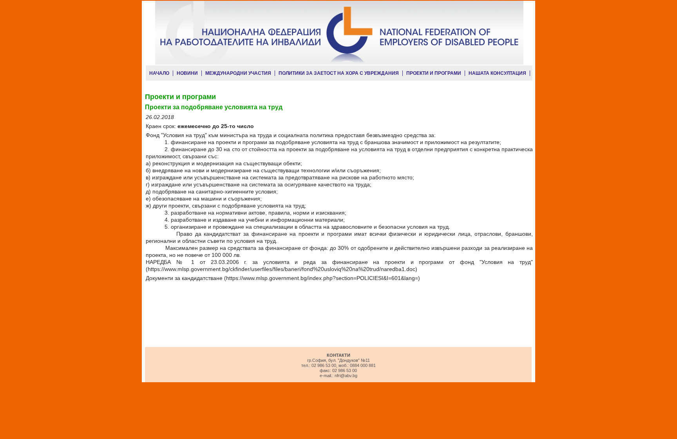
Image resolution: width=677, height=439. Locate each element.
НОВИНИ (187, 73)
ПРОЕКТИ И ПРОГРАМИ (433, 73)
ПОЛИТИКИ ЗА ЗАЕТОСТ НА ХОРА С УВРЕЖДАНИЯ (339, 73)
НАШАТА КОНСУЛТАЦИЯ (497, 73)
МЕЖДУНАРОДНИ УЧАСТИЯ (238, 73)
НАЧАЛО (159, 73)
